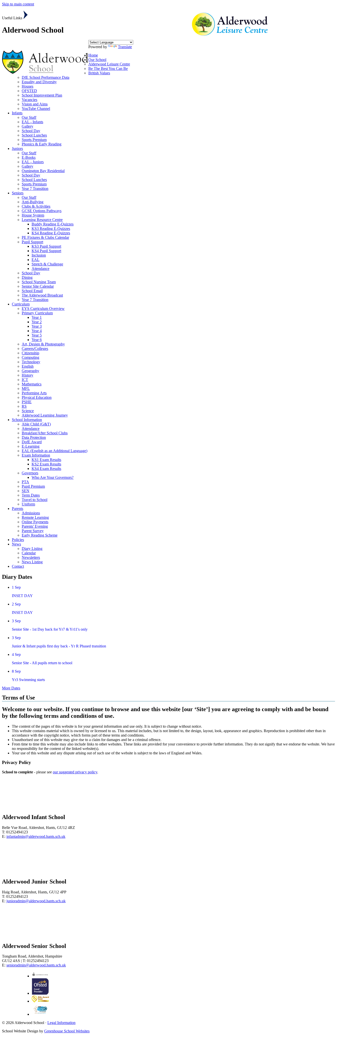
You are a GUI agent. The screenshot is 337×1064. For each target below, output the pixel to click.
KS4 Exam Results (46, 468)
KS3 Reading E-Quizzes (51, 228)
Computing (30, 357)
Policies (18, 540)
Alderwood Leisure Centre (109, 64)
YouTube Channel (36, 108)
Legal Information (61, 1023)
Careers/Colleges (35, 348)
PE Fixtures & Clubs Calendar (45, 237)
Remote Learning (35, 517)
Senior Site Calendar (38, 286)
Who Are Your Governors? (53, 477)
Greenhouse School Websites (67, 1031)
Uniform (28, 504)
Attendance (40, 268)
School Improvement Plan (42, 95)
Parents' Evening (35, 526)
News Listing (32, 562)
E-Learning (30, 446)
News (16, 544)
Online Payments (35, 522)
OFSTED (29, 91)
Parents (17, 508)
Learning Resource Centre (42, 220)
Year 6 (37, 340)
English (28, 366)
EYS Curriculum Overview (43, 308)
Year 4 (37, 331)
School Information (27, 420)
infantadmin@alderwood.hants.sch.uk (35, 836)
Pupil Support (32, 242)
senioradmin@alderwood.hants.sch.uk (36, 965)
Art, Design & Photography (43, 344)
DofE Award (32, 442)
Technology (31, 362)
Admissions (31, 513)
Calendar (29, 553)
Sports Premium (34, 140)
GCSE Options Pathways (41, 211)
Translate (125, 47)
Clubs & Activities (36, 206)
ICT (25, 380)
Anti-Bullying (32, 202)
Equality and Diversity (39, 82)
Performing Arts (34, 393)
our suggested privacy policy (75, 772)
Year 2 (37, 322)
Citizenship (30, 353)
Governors (30, 473)
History (27, 375)
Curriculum (21, 304)
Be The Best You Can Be (108, 68)
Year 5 (37, 335)
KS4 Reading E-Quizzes (51, 233)
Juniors (17, 148)
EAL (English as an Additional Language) (54, 451)
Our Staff (29, 117)
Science (28, 411)
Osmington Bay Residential (43, 171)
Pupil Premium (33, 486)
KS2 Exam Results (46, 464)
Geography (30, 371)
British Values (99, 73)
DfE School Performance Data (45, 77)
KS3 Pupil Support (46, 246)
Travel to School (34, 500)
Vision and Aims (35, 104)
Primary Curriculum (37, 313)
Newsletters (31, 557)
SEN (25, 491)
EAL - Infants (32, 122)
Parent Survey (33, 531)
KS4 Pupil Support (46, 251)
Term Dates (31, 495)
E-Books (29, 157)
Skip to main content (18, 4)
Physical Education (37, 397)
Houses (27, 86)
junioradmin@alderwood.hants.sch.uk (36, 901)
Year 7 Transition (35, 188)
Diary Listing (32, 548)
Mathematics (31, 384)
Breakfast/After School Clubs (45, 433)
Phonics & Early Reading (41, 144)
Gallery (27, 126)
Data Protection (34, 437)
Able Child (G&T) (36, 424)
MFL (26, 388)
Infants (17, 113)
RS (24, 406)
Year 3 (37, 326)
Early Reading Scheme (39, 535)
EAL (35, 260)
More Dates (11, 688)
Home (93, 55)
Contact (18, 566)
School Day (31, 131)
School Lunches (34, 135)
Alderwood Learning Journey (45, 415)
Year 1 (37, 317)
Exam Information (36, 455)
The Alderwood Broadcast (42, 295)
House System (33, 215)
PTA (25, 482)
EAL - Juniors (33, 162)
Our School (97, 60)
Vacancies (29, 100)
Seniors (17, 193)
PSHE (27, 402)
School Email (32, 291)
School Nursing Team (39, 282)
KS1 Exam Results (46, 460)
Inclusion (39, 255)
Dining (27, 277)
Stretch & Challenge (47, 264)
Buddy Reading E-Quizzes (53, 224)
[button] (25, 14)
